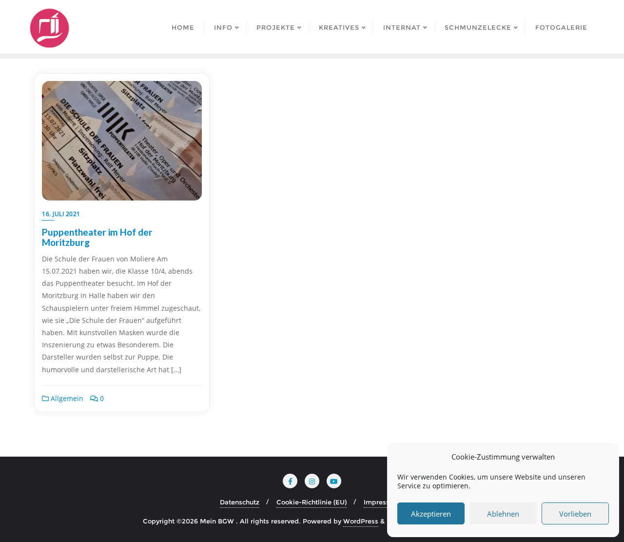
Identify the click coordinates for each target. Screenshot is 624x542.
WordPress (360, 521)
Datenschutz (239, 502)
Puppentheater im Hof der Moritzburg (97, 237)
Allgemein (66, 398)
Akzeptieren (431, 514)
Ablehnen (503, 514)
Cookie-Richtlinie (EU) (311, 502)
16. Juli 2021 (61, 214)
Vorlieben (575, 514)
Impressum (382, 502)
